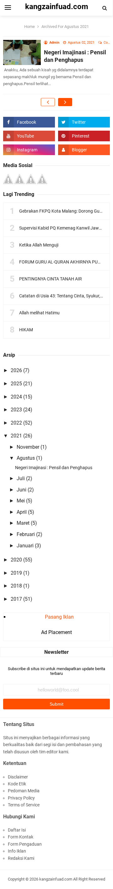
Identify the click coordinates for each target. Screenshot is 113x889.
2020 (16, 560)
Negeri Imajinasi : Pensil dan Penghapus (53, 467)
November (28, 447)
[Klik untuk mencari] (105, 8)
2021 (16, 436)
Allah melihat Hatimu (39, 312)
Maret (23, 523)
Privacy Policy (21, 797)
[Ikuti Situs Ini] (84, 149)
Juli (21, 478)
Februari (26, 534)
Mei (21, 501)
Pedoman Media (24, 790)
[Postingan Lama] (65, 102)
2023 (16, 410)
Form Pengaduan (25, 844)
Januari (25, 546)
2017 (16, 599)
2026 (16, 370)
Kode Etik (17, 783)
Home (29, 26)
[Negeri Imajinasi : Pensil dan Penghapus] (22, 52)
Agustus (26, 458)
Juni (21, 490)
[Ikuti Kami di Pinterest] (84, 136)
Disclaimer (18, 776)
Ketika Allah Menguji (38, 244)
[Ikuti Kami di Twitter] (84, 122)
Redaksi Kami (21, 858)
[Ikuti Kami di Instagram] (29, 149)
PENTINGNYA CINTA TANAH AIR (50, 278)
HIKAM (26, 329)
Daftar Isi (17, 829)
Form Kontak (20, 836)
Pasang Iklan (59, 617)
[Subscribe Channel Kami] (29, 136)
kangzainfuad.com (55, 879)
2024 (16, 397)
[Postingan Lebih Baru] (48, 102)
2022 (16, 423)
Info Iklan (17, 851)
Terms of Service (24, 804)
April (22, 512)
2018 (16, 586)
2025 (16, 384)
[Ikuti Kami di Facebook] (29, 122)
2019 (16, 573)
